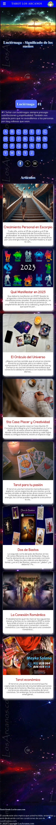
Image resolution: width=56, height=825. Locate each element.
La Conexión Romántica (28, 615)
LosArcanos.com (26, 823)
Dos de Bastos (28, 550)
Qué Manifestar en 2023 (28, 292)
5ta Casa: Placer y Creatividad (28, 422)
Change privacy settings (28, 802)
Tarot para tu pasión (28, 485)
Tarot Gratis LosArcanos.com (12, 809)
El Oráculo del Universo (28, 357)
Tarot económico (28, 679)
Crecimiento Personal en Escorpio (28, 227)
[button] (20, 163)
